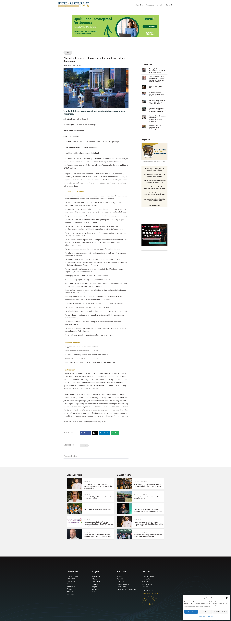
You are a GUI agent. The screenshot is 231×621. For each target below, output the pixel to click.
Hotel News (71, 581)
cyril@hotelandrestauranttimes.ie (153, 593)
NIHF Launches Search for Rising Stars (97, 509)
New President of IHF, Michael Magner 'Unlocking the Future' (156, 127)
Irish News (70, 584)
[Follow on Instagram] (155, 598)
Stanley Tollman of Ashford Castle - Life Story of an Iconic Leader (157, 70)
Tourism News (71, 589)
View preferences (220, 612)
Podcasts (95, 592)
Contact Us (120, 581)
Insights (94, 587)
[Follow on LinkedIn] (144, 598)
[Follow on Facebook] (150, 598)
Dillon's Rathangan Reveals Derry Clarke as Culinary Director (156, 94)
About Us (120, 576)
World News (71, 594)
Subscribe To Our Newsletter (126, 589)
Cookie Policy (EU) (123, 584)
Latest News (139, 5)
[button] (227, 598)
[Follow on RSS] (150, 604)
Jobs (67, 53)
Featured (87, 481)
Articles (94, 579)
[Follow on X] (144, 604)
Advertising (120, 579)
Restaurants (71, 586)
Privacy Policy (209, 616)
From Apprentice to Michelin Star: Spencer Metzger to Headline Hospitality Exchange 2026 (98, 486)
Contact (169, 5)
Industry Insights (140, 481)
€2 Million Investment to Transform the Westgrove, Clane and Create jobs (157, 109)
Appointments (96, 576)
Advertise (160, 5)
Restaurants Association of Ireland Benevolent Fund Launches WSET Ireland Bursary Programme (98, 524)
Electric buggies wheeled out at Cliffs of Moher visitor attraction (157, 102)
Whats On (70, 592)
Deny (205, 612)
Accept (191, 612)
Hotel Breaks (71, 579)
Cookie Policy (202, 616)
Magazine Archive (154, 205)
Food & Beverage (72, 576)
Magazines (150, 5)
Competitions (96, 581)
